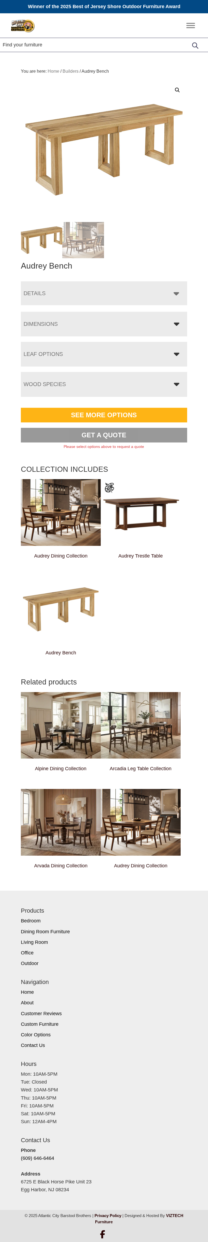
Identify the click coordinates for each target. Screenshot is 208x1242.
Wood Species (45, 384)
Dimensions (41, 324)
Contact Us (33, 1045)
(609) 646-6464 (37, 1158)
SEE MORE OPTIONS (104, 415)
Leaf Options (43, 354)
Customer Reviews (41, 1013)
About (27, 1002)
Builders (71, 71)
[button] (177, 90)
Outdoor (29, 963)
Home (27, 992)
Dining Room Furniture (45, 931)
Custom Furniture (39, 1024)
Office (27, 953)
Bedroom (31, 920)
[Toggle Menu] (190, 25)
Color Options (36, 1034)
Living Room (34, 942)
